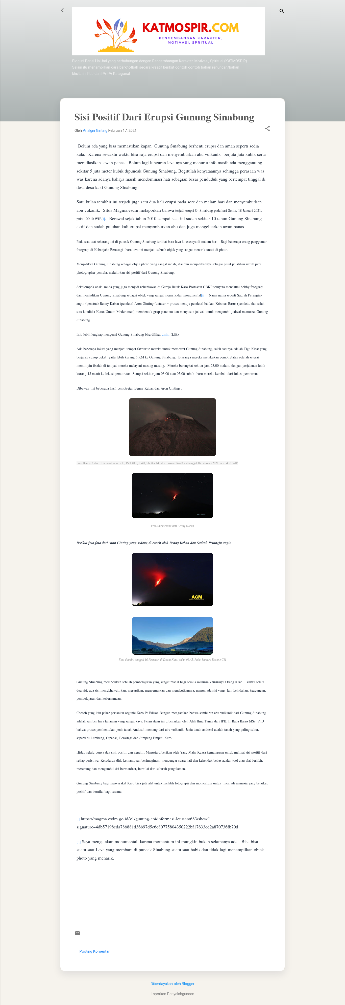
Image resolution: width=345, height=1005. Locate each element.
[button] (267, 129)
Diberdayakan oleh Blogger (172, 983)
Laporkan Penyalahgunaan (172, 994)
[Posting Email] (78, 934)
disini (166, 334)
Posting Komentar (95, 951)
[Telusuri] (282, 11)
